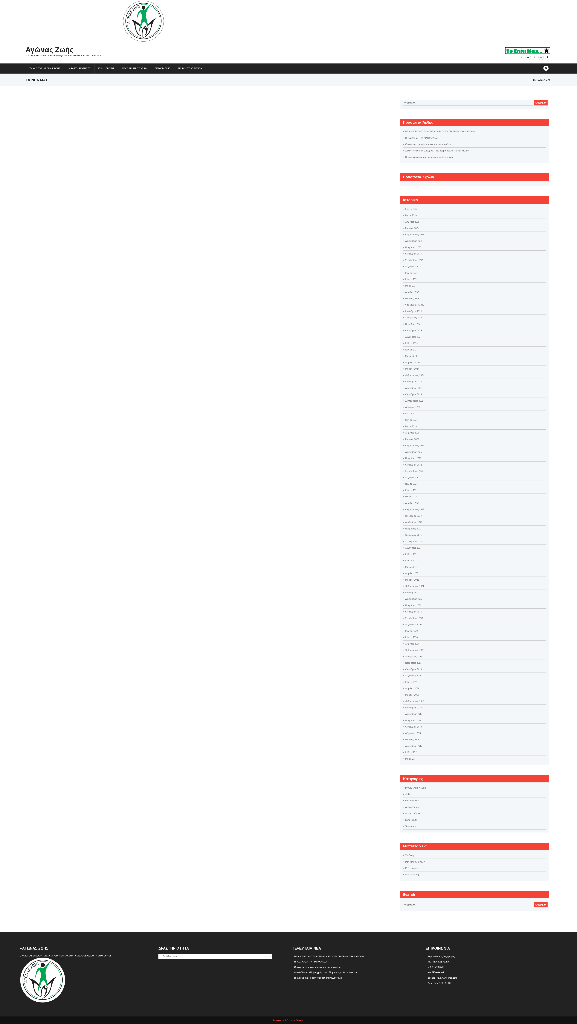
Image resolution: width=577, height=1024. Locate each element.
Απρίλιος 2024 (412, 362)
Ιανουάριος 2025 (413, 311)
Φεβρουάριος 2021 (414, 586)
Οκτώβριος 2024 (413, 330)
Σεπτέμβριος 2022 (414, 471)
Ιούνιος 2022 (411, 490)
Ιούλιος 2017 (411, 752)
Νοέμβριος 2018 (413, 720)
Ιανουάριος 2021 (413, 592)
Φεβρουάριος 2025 (414, 304)
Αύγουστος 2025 (413, 266)
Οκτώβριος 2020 (413, 611)
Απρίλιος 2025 (412, 292)
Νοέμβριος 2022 (413, 458)
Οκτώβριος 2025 (413, 253)
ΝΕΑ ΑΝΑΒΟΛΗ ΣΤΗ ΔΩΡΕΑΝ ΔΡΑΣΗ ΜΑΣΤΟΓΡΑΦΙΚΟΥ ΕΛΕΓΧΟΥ (440, 131)
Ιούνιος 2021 (411, 560)
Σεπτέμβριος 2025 (414, 260)
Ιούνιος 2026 (411, 209)
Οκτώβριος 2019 (413, 669)
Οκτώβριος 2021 (413, 535)
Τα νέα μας (410, 826)
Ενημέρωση (411, 819)
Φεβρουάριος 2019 (414, 701)
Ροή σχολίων (411, 868)
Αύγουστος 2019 (413, 675)
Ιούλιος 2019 (411, 682)
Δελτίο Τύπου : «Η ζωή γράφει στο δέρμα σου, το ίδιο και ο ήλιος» (437, 150)
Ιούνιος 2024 (411, 349)
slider (408, 794)
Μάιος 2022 (411, 496)
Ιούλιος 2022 (411, 483)
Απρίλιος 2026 (412, 221)
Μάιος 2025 (411, 285)
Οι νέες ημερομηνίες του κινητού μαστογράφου (429, 144)
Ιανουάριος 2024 (413, 381)
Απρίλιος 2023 (412, 432)
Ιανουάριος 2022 (413, 515)
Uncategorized (412, 800)
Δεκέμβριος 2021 (413, 522)
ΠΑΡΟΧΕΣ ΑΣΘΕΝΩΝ (190, 68)
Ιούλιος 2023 (411, 413)
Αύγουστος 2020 (413, 624)
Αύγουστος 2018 (413, 733)
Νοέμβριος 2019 (413, 662)
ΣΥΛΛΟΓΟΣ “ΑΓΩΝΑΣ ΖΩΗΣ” (45, 68)
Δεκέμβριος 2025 (413, 240)
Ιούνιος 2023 (411, 419)
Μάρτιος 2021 (412, 579)
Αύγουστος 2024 (413, 336)
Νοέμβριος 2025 (413, 247)
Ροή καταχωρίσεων (415, 861)
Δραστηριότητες (413, 813)
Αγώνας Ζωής (50, 50)
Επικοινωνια (162, 68)
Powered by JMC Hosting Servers (288, 1020)
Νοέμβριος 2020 (413, 605)
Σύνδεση (409, 855)
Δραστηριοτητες (80, 68)
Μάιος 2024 (411, 356)
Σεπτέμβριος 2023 (414, 400)
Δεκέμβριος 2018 (413, 713)
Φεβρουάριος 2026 (414, 234)
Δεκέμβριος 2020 (413, 598)
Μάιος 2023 (411, 426)
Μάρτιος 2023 (412, 439)
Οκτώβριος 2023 (413, 394)
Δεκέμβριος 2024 (413, 317)
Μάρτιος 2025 (412, 298)
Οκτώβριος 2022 (413, 464)
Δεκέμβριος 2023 (413, 388)
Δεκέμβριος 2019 (413, 656)
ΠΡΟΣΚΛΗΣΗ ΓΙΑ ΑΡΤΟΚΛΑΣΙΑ (421, 137)
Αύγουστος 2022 (413, 477)
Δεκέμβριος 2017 (413, 746)
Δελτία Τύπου (412, 807)
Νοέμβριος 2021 (413, 528)
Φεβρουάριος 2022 (414, 509)
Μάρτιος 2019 (412, 694)
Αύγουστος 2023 (413, 407)
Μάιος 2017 (411, 758)
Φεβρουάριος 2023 (414, 445)
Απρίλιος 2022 (412, 503)
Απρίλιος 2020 (412, 643)
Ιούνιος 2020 (411, 637)
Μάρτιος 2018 (412, 739)
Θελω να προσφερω (134, 68)
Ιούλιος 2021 (411, 554)
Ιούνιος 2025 (411, 279)
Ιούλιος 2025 (411, 272)
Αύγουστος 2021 (413, 547)
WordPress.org (412, 874)
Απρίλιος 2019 (412, 688)
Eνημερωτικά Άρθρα (415, 787)
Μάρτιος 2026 (412, 228)
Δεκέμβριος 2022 (413, 451)
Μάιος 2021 (411, 567)
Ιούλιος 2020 (411, 630)
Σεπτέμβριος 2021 (414, 541)
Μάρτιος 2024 (412, 368)
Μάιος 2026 (411, 215)
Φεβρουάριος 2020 (414, 650)
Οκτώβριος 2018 (413, 726)
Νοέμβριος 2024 (413, 324)
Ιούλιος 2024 (411, 343)
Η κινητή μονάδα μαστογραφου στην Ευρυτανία (429, 157)
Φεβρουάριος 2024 (414, 375)
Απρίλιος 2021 (412, 573)
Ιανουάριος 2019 (413, 707)
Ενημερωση (106, 68)
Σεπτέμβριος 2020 (414, 618)
